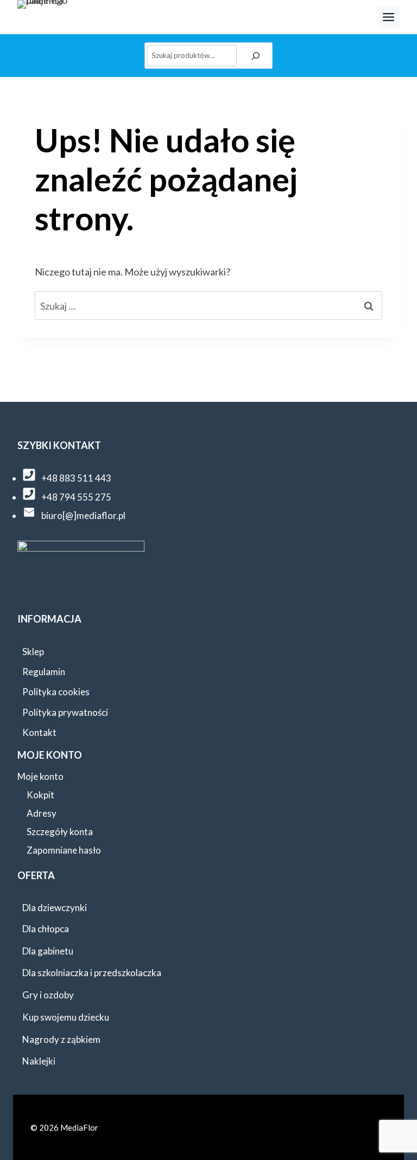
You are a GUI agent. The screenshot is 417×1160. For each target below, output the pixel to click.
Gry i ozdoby (48, 995)
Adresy (41, 813)
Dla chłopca (45, 928)
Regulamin (43, 671)
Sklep (33, 651)
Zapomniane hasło (64, 850)
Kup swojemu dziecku (65, 1017)
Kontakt (39, 732)
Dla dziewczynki (54, 907)
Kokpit (40, 794)
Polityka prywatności (65, 712)
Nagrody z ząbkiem (61, 1039)
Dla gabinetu (47, 951)
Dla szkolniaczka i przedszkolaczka (91, 972)
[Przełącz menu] (388, 17)
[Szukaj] (256, 55)
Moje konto (40, 776)
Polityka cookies (56, 691)
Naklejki (38, 1061)
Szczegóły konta (60, 831)
